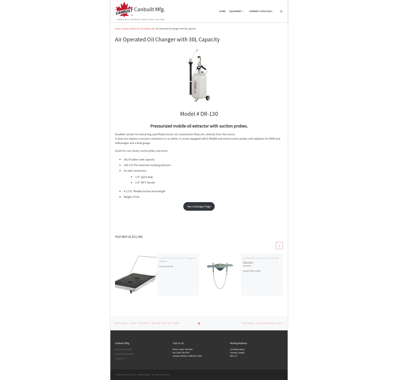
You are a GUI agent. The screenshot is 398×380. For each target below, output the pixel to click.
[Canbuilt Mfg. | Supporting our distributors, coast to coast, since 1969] (124, 8)
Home (118, 28)
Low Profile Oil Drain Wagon (177, 258)
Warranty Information (124, 354)
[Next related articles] (279, 245)
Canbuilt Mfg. (143, 374)
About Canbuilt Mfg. (123, 349)
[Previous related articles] (271, 245)
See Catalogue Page (199, 206)
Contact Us (119, 358)
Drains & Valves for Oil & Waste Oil (138, 28)
